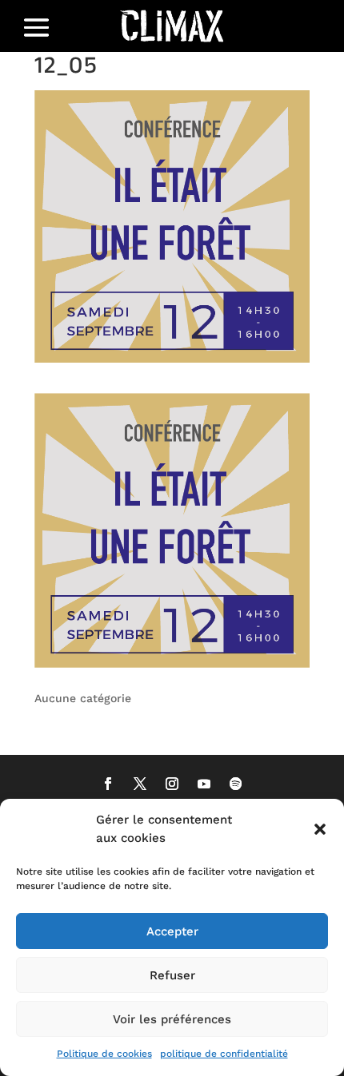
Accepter (172, 931)
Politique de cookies (104, 1053)
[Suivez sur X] (140, 783)
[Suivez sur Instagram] (172, 783)
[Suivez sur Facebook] (108, 783)
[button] (320, 829)
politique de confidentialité (224, 1053)
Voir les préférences (172, 1019)
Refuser (172, 975)
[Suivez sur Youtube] (204, 783)
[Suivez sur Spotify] (236, 783)
